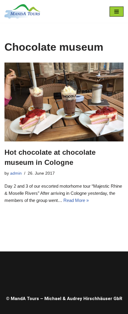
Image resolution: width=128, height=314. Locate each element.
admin (16, 173)
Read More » (76, 200)
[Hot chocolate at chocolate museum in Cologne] (64, 102)
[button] (64, 271)
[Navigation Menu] (117, 12)
